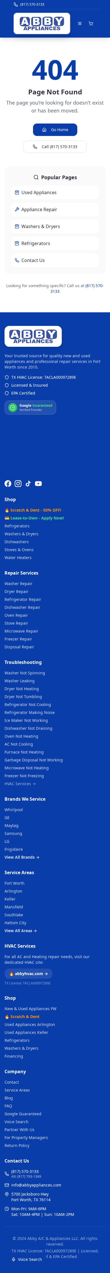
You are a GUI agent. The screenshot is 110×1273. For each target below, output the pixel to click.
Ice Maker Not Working (26, 720)
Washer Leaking (20, 680)
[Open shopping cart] (90, 23)
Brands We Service (25, 799)
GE (7, 817)
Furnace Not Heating (24, 752)
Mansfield (14, 907)
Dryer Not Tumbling (23, 696)
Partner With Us (19, 1129)
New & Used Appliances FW (30, 1008)
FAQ (8, 1106)
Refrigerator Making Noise (30, 712)
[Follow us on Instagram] (18, 483)
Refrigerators (17, 526)
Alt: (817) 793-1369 (26, 1176)
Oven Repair (16, 615)
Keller (10, 899)
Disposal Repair (19, 647)
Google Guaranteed (23, 1113)
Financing (14, 1056)
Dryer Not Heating (22, 688)
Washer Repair (18, 583)
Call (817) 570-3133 (59, 146)
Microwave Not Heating (27, 767)
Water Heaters (18, 557)
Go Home (59, 129)
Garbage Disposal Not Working (34, 760)
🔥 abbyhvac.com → (28, 973)
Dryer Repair (16, 591)
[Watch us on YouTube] (38, 483)
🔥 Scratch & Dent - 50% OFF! (33, 510)
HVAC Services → (20, 783)
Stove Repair (16, 623)
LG (7, 841)
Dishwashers (17, 541)
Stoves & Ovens (19, 549)
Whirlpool (14, 809)
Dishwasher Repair (22, 607)
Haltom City (15, 922)
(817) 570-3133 (25, 1171)
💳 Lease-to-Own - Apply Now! (34, 518)
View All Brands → (22, 857)
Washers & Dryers (21, 533)
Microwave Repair (21, 631)
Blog (9, 1098)
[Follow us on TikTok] (28, 483)
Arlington (13, 891)
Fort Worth (15, 883)
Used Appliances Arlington (30, 1024)
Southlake (14, 914)
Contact (12, 1082)
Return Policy (17, 1145)
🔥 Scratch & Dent (22, 1016)
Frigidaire (14, 849)
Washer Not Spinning (25, 673)
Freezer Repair (18, 639)
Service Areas (19, 872)
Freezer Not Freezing (24, 775)
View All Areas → (21, 930)
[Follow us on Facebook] (8, 483)
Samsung (13, 833)
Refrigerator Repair (23, 599)
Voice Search (16, 1121)
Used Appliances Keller (26, 1032)
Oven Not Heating (21, 736)
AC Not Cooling (19, 744)
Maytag (12, 825)
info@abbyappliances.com (36, 1185)
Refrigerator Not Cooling (28, 704)
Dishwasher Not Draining (28, 728)
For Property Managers (26, 1137)
